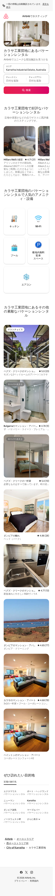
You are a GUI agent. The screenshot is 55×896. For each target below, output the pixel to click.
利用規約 (34, 880)
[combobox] (26, 70)
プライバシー (20, 880)
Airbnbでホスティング (34, 16)
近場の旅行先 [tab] (10, 781)
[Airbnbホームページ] (6, 16)
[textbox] (15, 80)
